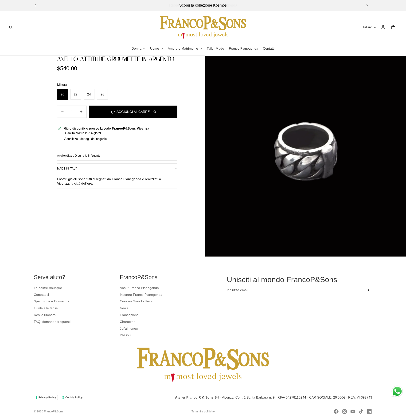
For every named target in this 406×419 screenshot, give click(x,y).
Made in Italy (67, 168)
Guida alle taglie (46, 308)
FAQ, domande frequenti (52, 322)
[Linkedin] (369, 411)
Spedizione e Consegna (51, 301)
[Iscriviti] (367, 290)
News (124, 308)
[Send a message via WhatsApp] (397, 391)
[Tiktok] (361, 411)
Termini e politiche (203, 411)
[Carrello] (393, 27)
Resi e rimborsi (45, 315)
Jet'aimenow (129, 328)
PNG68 (125, 335)
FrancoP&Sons (53, 411)
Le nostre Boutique (48, 288)
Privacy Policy (47, 397)
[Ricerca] (11, 27)
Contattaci (41, 294)
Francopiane (129, 315)
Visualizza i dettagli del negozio (85, 139)
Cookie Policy (73, 397)
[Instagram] (344, 411)
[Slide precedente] (35, 5)
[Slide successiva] (367, 5)
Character (127, 322)
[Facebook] (336, 411)
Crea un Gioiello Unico (136, 301)
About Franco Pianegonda (139, 288)
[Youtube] (353, 411)
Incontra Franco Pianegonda (141, 294)
